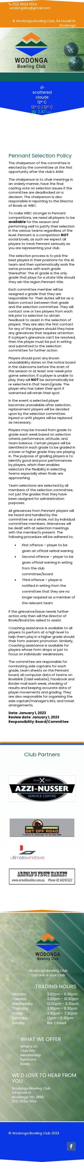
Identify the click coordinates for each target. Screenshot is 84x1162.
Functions (28, 1059)
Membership (30, 1055)
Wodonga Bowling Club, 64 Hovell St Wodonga (44, 23)
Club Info (27, 1050)
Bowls (25, 1063)
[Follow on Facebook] (71, 1146)
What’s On (29, 1046)
